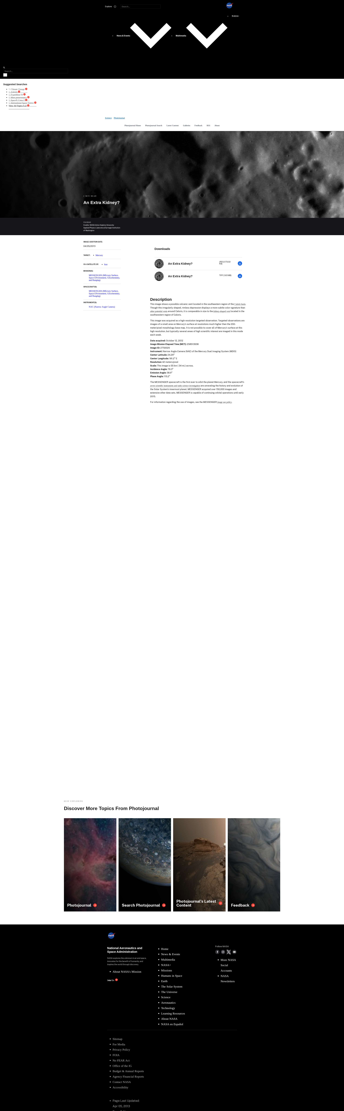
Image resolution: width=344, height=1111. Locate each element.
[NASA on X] (229, 952)
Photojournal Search (153, 125)
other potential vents (158, 311)
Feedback (198, 125)
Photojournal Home (132, 125)
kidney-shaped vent (221, 311)
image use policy (224, 402)
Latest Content (173, 125)
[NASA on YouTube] (234, 952)
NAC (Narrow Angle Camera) (102, 307)
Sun (105, 264)
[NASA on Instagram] (223, 952)
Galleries (186, 125)
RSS (208, 125)
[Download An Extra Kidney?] (240, 265)
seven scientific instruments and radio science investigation (175, 386)
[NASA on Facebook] (217, 952)
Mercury (99, 255)
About (217, 125)
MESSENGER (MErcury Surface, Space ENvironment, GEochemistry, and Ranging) (104, 277)
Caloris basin (239, 304)
